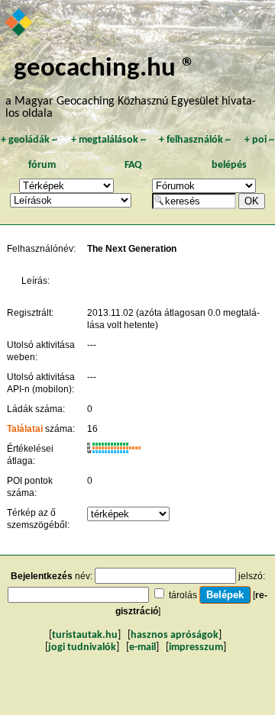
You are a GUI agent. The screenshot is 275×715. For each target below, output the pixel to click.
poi (259, 140)
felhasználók (195, 140)
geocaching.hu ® (105, 69)
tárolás (183, 595)
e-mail (142, 647)
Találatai (25, 429)
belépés (229, 165)
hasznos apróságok (174, 635)
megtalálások (108, 140)
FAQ (133, 165)
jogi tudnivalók (82, 647)
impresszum (196, 647)
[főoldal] (19, 23)
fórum (42, 165)
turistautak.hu (85, 635)
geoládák (29, 140)
